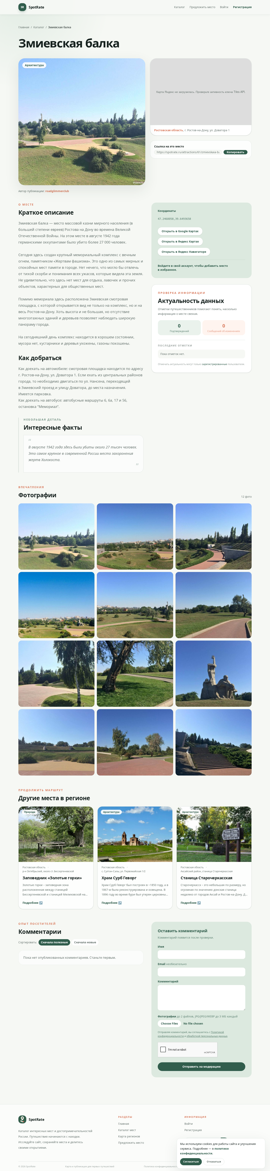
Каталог (179, 7)
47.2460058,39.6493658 (174, 218)
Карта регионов (129, 1136)
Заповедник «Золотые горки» (52, 877)
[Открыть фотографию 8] (135, 674)
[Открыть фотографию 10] (56, 742)
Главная (23, 27)
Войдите (164, 266)
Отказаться (214, 1161)
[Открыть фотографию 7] (56, 674)
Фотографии (198, 1016)
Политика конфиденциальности (161, 1166)
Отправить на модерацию (201, 1066)
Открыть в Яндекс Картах (180, 241)
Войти (224, 7)
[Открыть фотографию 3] (214, 536)
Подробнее (32, 903)
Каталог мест (127, 1130)
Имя (161, 946)
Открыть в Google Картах (180, 231)
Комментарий (168, 981)
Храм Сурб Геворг (119, 877)
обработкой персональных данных (207, 1036)
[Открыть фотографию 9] (214, 674)
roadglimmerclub (57, 191)
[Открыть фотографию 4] (56, 605)
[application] (200, 92)
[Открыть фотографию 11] (135, 742)
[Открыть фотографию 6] (214, 605)
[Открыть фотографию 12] (214, 742)
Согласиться (191, 1161)
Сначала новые (85, 942)
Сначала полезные (54, 942)
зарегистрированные (214, 364)
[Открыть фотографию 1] (56, 536)
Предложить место (202, 7)
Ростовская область (168, 130)
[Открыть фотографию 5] (135, 605)
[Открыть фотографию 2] (135, 536)
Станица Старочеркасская (206, 877)
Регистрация (242, 7)
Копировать (235, 152)
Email (172, 964)
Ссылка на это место (169, 146)
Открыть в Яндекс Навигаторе (184, 252)
